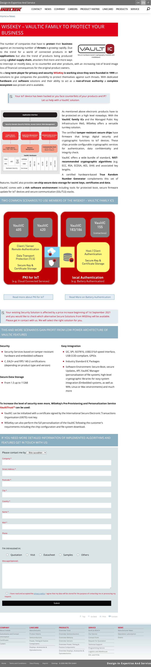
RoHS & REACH (94, 630)
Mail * (4, 522)
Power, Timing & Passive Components (38, 642)
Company (59, 9)
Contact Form (93, 637)
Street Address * (9, 469)
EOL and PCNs (93, 655)
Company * (7, 458)
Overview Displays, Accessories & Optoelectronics (71, 652)
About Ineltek (5, 630)
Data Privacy (34, 663)
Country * (6, 501)
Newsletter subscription (127, 634)
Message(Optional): (10, 561)
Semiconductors (35, 637)
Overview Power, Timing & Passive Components (69, 645)
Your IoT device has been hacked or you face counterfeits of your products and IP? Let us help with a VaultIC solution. (60, 98)
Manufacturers (35, 630)
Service (135, 9)
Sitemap (54, 663)
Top (83, 616)
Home (3, 16)
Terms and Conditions (17, 663)
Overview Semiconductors (69, 634)
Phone (4, 533)
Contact (36, 9)
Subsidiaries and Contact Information (9, 635)
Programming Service (96, 648)
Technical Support (95, 644)
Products (122, 9)
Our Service (92, 634)
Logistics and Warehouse (97, 651)
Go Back (94, 616)
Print (104, 616)
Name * (5, 512)
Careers (72, 9)
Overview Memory (66, 637)
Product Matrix (90, 9)
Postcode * (6, 480)
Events (120, 637)
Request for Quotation (97, 641)
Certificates (4, 640)
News (48, 9)
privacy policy (39, 593)
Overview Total (64, 630)
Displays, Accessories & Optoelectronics (38, 648)
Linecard (107, 9)
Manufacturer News (125, 630)
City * (4, 490)
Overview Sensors (66, 641)
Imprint (45, 663)
